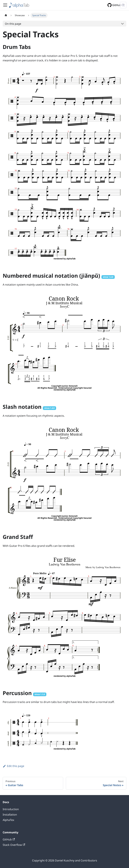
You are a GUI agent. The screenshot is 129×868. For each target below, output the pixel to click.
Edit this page (15, 766)
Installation (10, 814)
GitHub (116, 5)
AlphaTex (8, 820)
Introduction (11, 809)
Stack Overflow (12, 845)
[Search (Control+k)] (123, 5)
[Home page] (6, 15)
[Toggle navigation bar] (5, 5)
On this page (13, 24)
